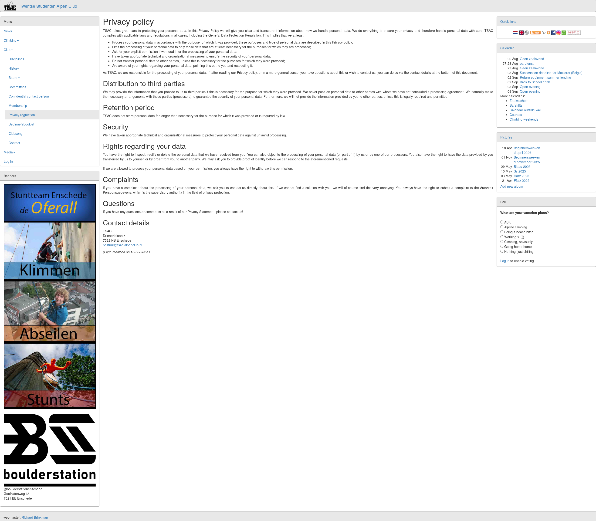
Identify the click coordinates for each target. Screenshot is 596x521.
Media (8, 152)
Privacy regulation (22, 114)
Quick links (508, 21)
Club (7, 49)
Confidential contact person (29, 96)
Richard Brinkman (35, 517)
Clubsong (16, 133)
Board (13, 77)
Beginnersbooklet (21, 124)
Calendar (507, 48)
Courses (516, 114)
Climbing (10, 40)
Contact (14, 142)
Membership (18, 105)
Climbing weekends (524, 119)
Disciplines (16, 59)
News (8, 31)
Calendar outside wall (525, 110)
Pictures (506, 137)
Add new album (511, 186)
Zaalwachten (519, 100)
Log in (8, 161)
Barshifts (516, 105)
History (14, 68)
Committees (17, 87)
